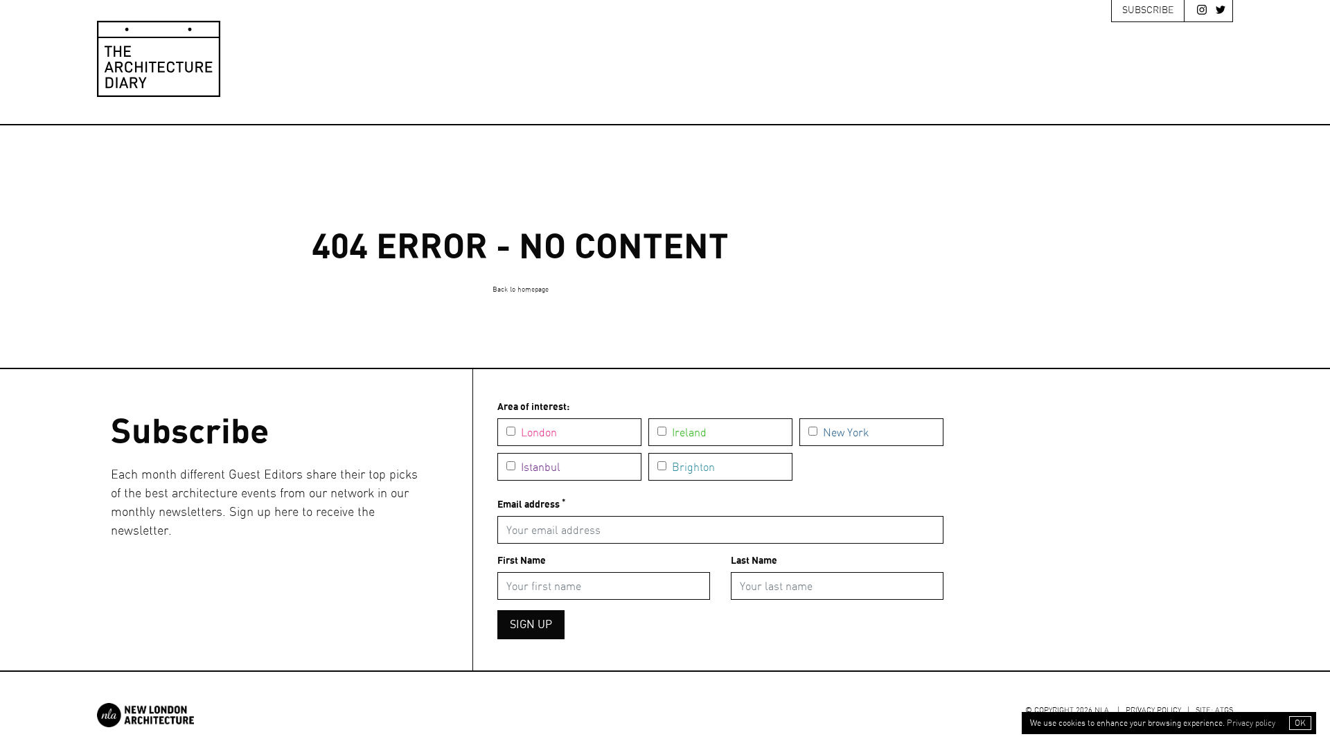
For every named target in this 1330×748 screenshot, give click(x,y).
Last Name (754, 561)
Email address (531, 504)
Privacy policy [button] (1251, 723)
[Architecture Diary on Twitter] (1217, 12)
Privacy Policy (1153, 710)
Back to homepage (521, 289)
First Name (521, 561)
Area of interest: (533, 407)
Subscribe (1147, 10)
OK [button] (1300, 723)
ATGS (1224, 710)
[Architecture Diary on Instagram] (1198, 12)
